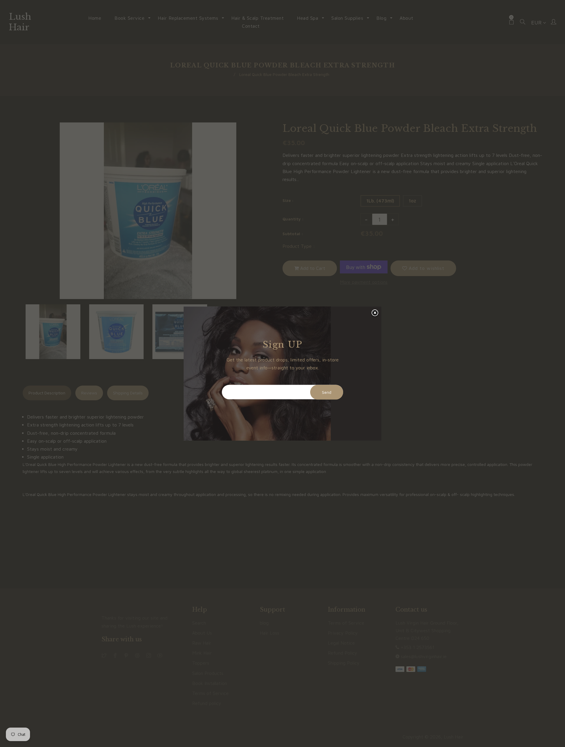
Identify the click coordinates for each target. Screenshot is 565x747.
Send (326, 392)
